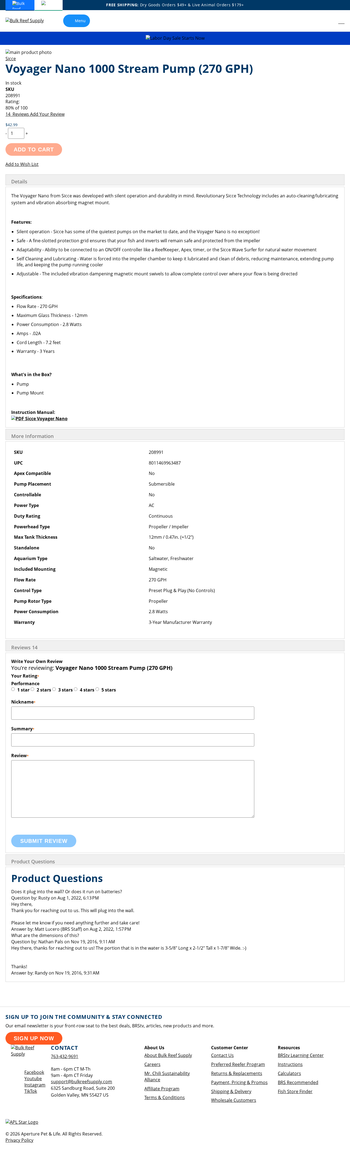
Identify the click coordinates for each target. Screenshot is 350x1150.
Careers (152, 1064)
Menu (80, 20)
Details (19, 181)
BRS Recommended (298, 1082)
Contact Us (222, 1055)
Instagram (34, 1085)
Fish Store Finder (295, 1091)
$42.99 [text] (11, 124)
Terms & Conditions (164, 1097)
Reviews (24, 647)
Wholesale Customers (233, 1100)
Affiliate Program (161, 1089)
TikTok (30, 1091)
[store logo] (28, 21)
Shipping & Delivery (231, 1091)
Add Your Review (47, 114)
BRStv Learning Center (301, 1055)
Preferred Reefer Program (238, 1064)
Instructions (290, 1064)
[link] (329, 21)
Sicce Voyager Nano (46, 419)
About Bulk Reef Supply (168, 1055)
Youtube (33, 1079)
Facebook (34, 1072)
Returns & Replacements (236, 1073)
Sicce (10, 59)
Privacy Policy (19, 1140)
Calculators (289, 1073)
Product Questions (33, 861)
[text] (175, 108)
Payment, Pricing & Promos (239, 1082)
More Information (32, 436)
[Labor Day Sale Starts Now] (175, 38)
